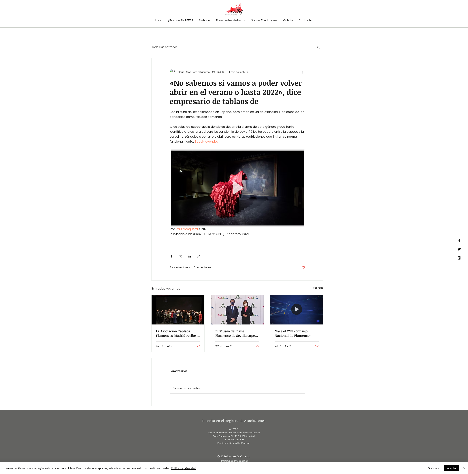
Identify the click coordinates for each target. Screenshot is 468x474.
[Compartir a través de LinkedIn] (189, 256)
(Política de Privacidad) (234, 461)
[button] (318, 47)
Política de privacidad (183, 468)
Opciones (433, 468)
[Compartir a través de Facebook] (171, 256)
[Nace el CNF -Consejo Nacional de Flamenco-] (296, 309)
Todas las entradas (164, 47)
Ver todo (318, 288)
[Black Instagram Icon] (459, 258)
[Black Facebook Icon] (459, 240)
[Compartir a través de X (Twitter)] (180, 256)
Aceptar (451, 468)
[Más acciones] (303, 72)
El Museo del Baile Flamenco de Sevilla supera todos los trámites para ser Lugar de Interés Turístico (236, 333)
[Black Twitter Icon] (459, 249)
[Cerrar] (463, 468)
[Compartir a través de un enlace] (198, 256)
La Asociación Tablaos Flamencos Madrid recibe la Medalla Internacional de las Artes (178, 333)
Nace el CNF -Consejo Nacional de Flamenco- (293, 333)
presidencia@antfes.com (237, 443)
